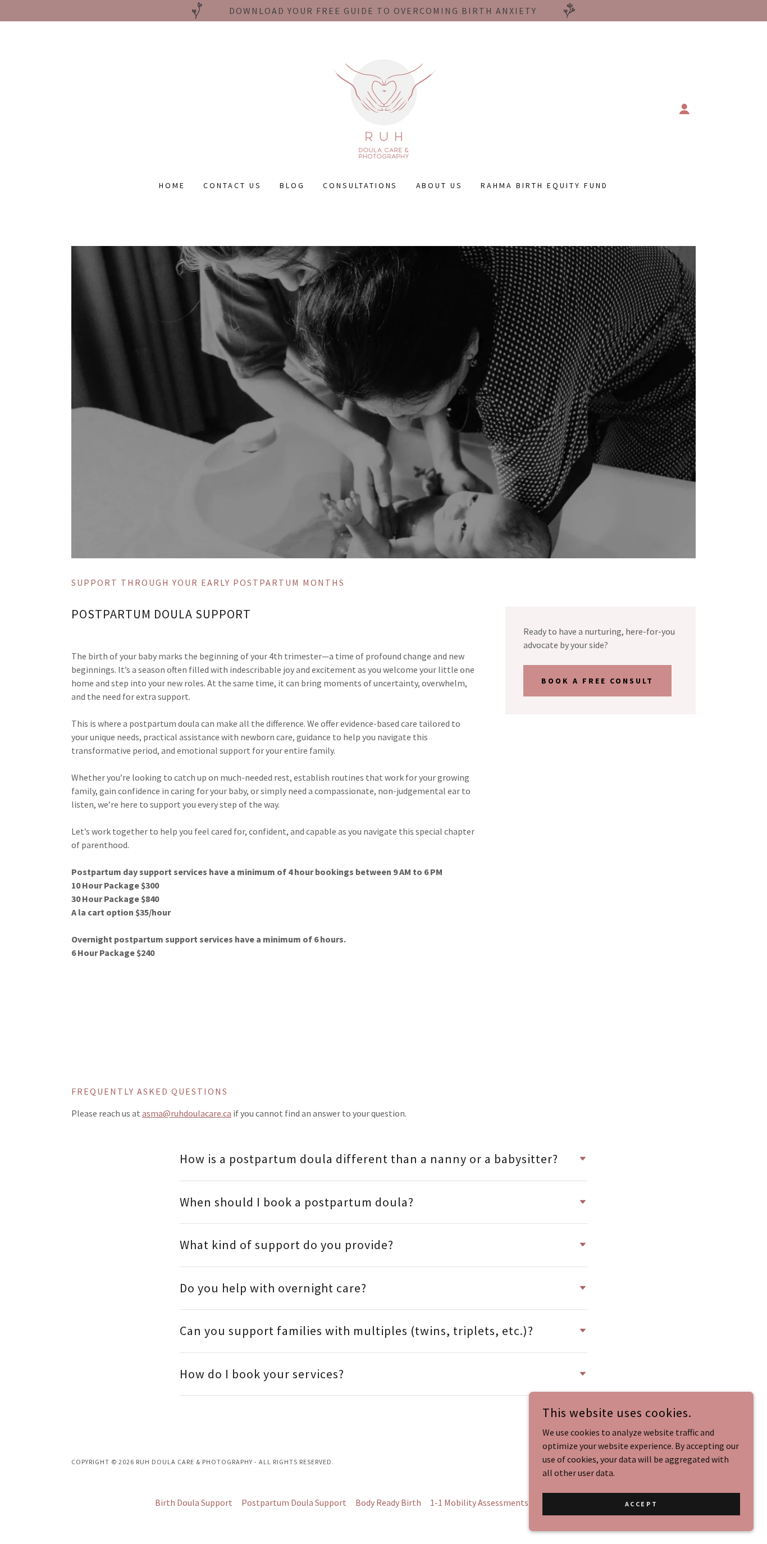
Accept (641, 1504)
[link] (384, 107)
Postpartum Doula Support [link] (293, 1502)
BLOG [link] (292, 185)
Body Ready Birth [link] (388, 1502)
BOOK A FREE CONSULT (597, 681)
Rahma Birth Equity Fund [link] (544, 185)
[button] (684, 109)
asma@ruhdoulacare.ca (186, 1113)
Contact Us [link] (232, 185)
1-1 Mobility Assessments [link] (479, 1502)
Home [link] (172, 185)
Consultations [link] (360, 185)
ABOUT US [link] (439, 185)
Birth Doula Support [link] (193, 1502)
